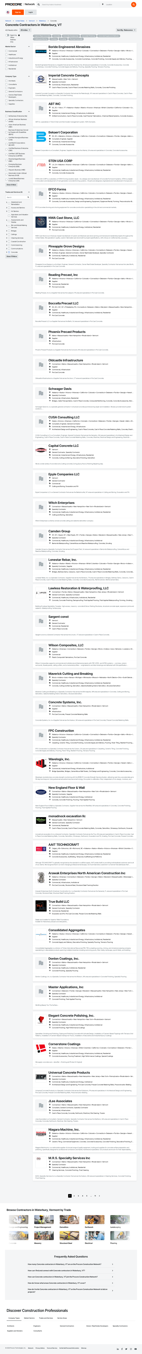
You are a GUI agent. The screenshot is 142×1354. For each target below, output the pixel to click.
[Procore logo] (13, 4)
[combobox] (117, 4)
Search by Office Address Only (13, 38)
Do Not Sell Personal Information (69, 1348)
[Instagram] (131, 1349)
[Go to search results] (28, 197)
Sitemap (83, 1348)
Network (30, 4)
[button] (6, 51)
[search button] (133, 4)
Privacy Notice (40, 1348)
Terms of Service (52, 1348)
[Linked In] (118, 1349)
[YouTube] (135, 1349)
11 (95, 1196)
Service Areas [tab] (62, 1318)
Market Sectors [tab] (29, 1318)
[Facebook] (122, 1349)
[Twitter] (126, 1349)
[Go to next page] (99, 1196)
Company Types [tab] (14, 1318)
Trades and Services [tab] (46, 1318)
